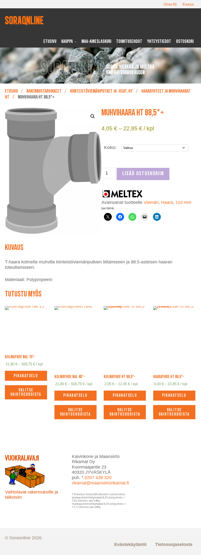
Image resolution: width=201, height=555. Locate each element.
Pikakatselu (26, 375)
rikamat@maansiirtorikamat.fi (100, 483)
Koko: (110, 147)
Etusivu (11, 91)
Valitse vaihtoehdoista (26, 392)
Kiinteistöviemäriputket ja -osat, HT (101, 91)
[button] (92, 116)
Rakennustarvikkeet (44, 91)
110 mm (183, 202)
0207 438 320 (98, 477)
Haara (167, 202)
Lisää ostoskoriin (143, 173)
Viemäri (151, 202)
